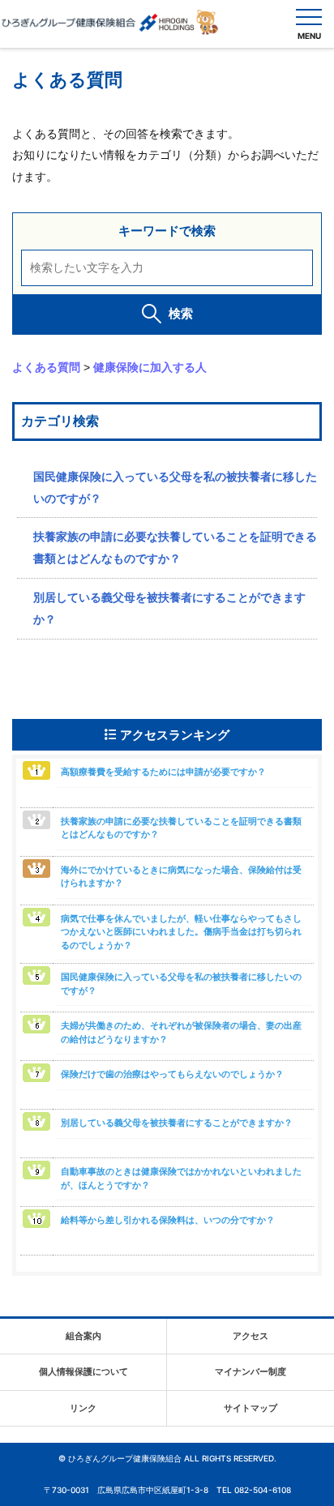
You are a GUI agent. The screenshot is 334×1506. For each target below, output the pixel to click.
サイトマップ (250, 1408)
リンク (83, 1408)
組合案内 (83, 1336)
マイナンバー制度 (250, 1371)
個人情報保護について (83, 1371)
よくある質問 (46, 367)
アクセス (250, 1336)
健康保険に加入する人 (150, 367)
